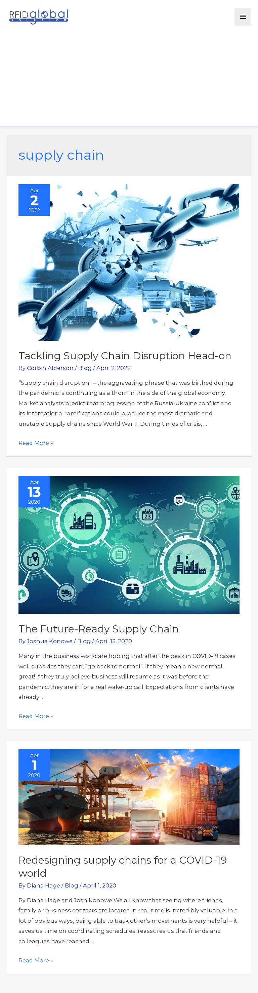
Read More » (35, 443)
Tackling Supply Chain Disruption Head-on (124, 355)
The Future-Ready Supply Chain (98, 629)
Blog (85, 368)
